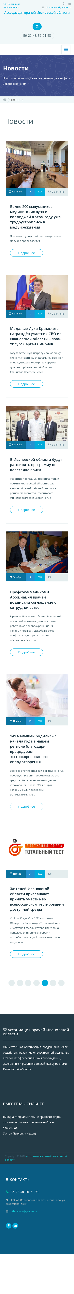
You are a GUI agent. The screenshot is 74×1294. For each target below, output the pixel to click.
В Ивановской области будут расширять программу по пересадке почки (36, 464)
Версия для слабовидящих (11, 5)
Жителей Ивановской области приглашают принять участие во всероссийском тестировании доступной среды (37, 899)
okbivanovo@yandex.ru (58, 7)
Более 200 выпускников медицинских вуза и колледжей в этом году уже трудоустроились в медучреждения (35, 217)
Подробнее (26, 253)
